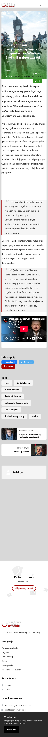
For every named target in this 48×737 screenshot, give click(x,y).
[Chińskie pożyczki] (38, 450)
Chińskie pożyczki (21, 451)
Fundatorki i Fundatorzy (11, 669)
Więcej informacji (19, 723)
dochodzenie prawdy (14, 416)
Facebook (9, 685)
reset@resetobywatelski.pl (15, 709)
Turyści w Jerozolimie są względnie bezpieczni (30, 435)
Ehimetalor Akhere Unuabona (23, 76)
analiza (35, 416)
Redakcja (8, 70)
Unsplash (39, 76)
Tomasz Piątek (11, 409)
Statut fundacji (7, 656)
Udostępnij (10, 362)
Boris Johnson (23, 383)
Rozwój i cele (7, 665)
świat (7, 383)
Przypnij (9, 366)
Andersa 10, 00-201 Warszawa (18, 705)
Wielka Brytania (12, 389)
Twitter (7, 689)
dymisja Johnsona (13, 396)
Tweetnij (28, 362)
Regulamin (5, 652)
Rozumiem (11, 729)
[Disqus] (24, 519)
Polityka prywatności (9, 648)
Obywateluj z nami (24, 588)
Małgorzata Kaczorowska (16, 403)
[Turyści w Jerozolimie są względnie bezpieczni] (10, 434)
